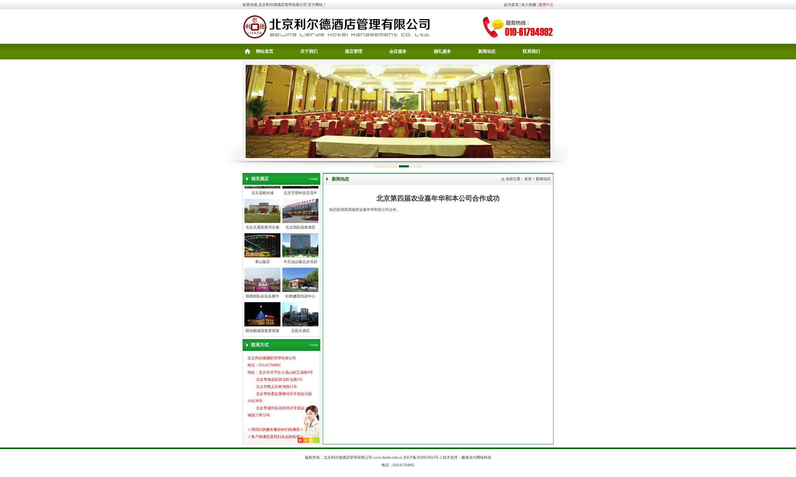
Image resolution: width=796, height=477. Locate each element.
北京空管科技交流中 (300, 188)
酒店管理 (353, 51)
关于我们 (309, 51)
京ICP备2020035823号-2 (422, 457)
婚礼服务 (442, 51)
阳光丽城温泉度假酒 (262, 326)
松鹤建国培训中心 (300, 291)
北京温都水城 (262, 188)
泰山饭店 (262, 257)
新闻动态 (487, 51)
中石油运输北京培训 (300, 257)
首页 (528, 179)
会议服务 (398, 51)
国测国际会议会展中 (262, 291)
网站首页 (264, 51)
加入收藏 (528, 4)
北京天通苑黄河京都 (262, 222)
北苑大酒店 (300, 326)
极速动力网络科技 (476, 457)
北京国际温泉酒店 (300, 222)
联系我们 (531, 51)
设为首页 (511, 4)
